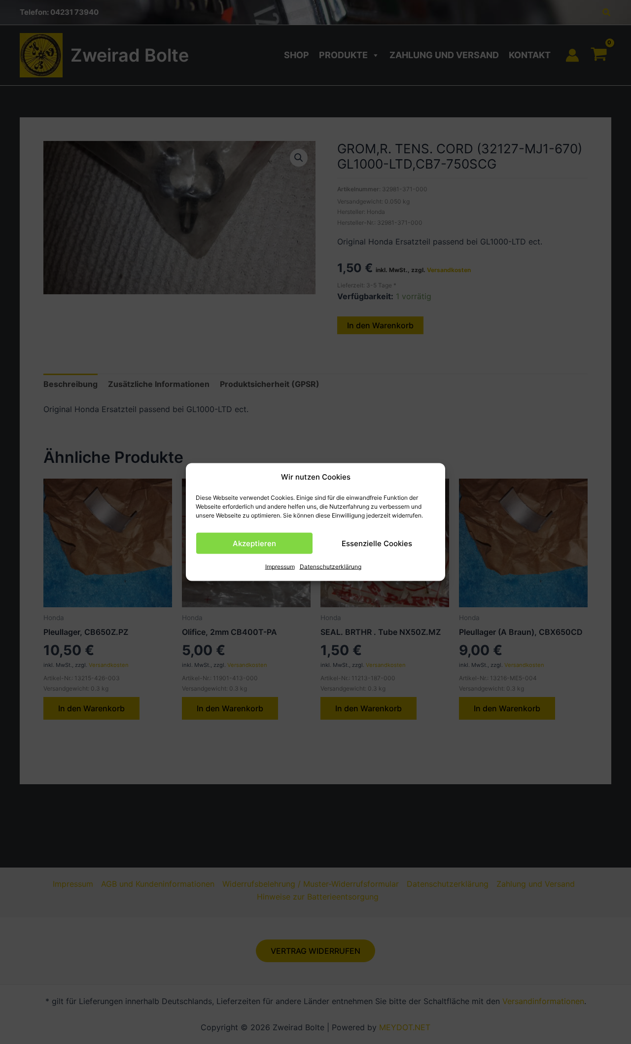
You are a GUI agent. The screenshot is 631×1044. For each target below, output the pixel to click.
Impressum (280, 566)
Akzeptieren (254, 543)
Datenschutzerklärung (330, 566)
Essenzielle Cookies (377, 543)
